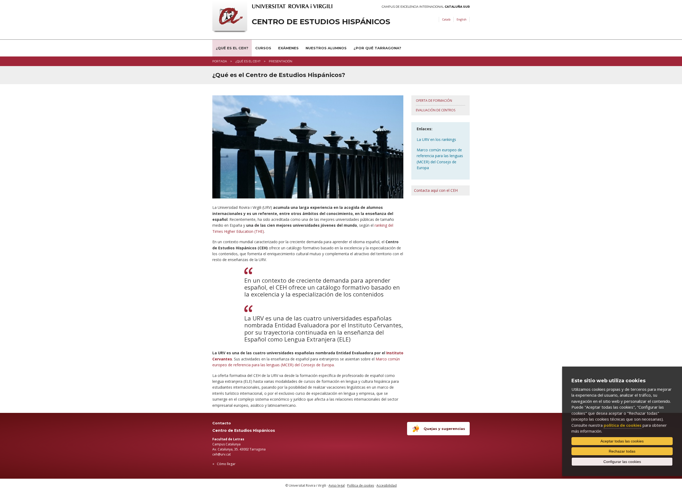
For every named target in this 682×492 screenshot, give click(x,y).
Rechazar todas (622, 451)
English (461, 19)
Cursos (263, 48)
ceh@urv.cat (221, 454)
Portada (219, 61)
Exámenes (288, 48)
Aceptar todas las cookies (622, 441)
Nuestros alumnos (326, 48)
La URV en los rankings (436, 139)
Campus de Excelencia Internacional (426, 6)
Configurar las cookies (622, 462)
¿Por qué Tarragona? (377, 48)
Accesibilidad (386, 485)
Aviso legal (336, 485)
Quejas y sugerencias (444, 428)
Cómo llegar (226, 464)
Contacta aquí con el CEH (436, 190)
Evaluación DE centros (435, 110)
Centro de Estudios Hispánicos (321, 22)
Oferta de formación (434, 100)
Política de (360, 485)
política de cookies (623, 425)
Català (446, 19)
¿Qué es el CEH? (232, 48)
